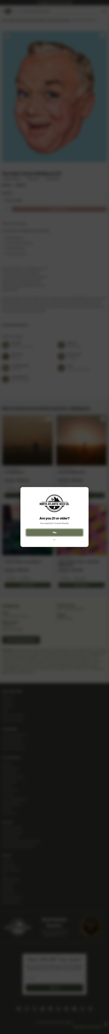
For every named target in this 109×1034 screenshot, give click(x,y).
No (54, 540)
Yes (54, 532)
